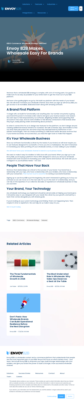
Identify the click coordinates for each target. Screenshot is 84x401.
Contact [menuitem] (51, 373)
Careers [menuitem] (19, 377)
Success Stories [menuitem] (24, 373)
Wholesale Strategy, (33, 220)
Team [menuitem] (9, 377)
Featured (42, 43)
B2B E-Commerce (14, 43)
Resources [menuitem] (39, 373)
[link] (11, 8)
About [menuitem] (62, 373)
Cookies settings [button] (51, 396)
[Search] (80, 8)
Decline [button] (70, 396)
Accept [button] (61, 396)
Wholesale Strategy (30, 43)
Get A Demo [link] (72, 8)
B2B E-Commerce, (18, 220)
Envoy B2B (16, 60)
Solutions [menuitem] (10, 373)
